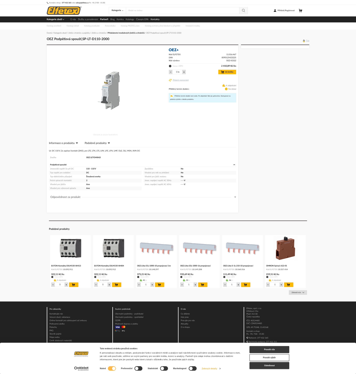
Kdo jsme (185, 317)
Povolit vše (269, 349)
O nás (73, 19)
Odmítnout (269, 365)
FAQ (51, 331)
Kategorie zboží (55, 19)
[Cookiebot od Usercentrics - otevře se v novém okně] (81, 368)
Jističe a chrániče (99, 33)
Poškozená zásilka (57, 324)
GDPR (117, 321)
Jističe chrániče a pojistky (79, 33)
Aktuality (184, 324)
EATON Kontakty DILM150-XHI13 (66, 266)
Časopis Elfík (142, 19)
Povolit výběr (269, 357)
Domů (50, 33)
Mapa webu (55, 337)
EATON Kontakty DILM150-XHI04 (109, 266)
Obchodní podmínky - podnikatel (129, 314)
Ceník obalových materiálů (61, 341)
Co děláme (185, 314)
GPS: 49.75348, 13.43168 (257, 327)
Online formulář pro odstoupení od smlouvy (68, 321)
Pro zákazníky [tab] (55, 309)
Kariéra (120, 19)
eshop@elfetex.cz (82, 3)
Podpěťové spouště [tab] (58, 165)
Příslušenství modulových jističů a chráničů (126, 33)
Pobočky (53, 327)
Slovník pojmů (55, 334)
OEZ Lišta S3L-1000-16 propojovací (195, 266)
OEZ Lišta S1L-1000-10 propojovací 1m (154, 266)
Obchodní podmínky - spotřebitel (129, 317)
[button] (143, 197)
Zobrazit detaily (209, 368)
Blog (112, 19)
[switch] (138, 368)
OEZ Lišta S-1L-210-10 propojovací (238, 266)
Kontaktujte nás (56, 314)
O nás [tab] (183, 309)
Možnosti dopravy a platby (126, 324)
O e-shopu (185, 327)
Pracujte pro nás (188, 321)
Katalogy (130, 19)
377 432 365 (66, 3)
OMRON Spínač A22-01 (276, 266)
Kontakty (155, 19)
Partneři (104, 19)
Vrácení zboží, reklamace (60, 317)
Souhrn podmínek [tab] (122, 309)
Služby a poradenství (88, 19)
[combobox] (182, 10)
